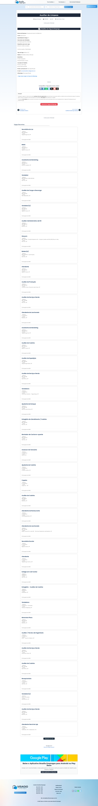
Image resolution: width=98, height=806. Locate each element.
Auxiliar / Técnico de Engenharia (32, 633)
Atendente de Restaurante (31, 511)
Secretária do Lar (27, 129)
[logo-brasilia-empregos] (20, 2)
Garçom (24, 236)
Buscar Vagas (68, 7)
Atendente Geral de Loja (30, 724)
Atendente (25, 267)
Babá (23, 145)
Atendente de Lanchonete (30, 312)
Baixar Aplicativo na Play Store (49, 772)
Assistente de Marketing (30, 160)
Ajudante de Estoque (29, 404)
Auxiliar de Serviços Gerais (31, 297)
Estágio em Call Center (29, 572)
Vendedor (25, 175)
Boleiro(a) (25, 251)
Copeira (24, 480)
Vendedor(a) (26, 206)
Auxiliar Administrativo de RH (31, 221)
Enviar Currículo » (27, 136)
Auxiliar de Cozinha (28, 343)
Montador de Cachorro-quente (32, 434)
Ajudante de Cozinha (29, 465)
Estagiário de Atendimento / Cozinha (34, 419)
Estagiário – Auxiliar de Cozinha (32, 587)
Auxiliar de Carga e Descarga (32, 190)
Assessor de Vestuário (29, 450)
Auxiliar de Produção (29, 282)
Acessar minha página (92, 6)
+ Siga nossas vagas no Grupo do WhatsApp (27, 76)
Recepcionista (26, 679)
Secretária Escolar (28, 541)
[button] (40, 89)
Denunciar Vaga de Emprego (49, 104)
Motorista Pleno (27, 617)
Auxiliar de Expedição (29, 358)
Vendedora (25, 389)
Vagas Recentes (19, 124)
